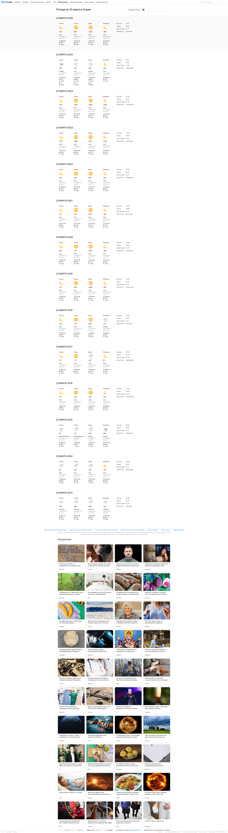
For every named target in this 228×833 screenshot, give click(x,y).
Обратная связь (203, 831)
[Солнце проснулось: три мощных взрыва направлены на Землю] (128, 729)
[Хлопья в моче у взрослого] (156, 814)
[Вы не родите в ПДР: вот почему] (71, 786)
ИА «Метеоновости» (221, 831)
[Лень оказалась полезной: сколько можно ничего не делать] (156, 672)
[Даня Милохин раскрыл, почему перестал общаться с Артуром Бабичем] (71, 757)
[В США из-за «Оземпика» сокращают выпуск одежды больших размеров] (71, 700)
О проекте (160, 831)
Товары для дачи (178, 530)
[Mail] (2, 2)
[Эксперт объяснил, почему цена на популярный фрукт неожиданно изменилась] (71, 615)
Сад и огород (165, 530)
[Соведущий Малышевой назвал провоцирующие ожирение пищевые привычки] (71, 643)
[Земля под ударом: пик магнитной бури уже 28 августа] (99, 786)
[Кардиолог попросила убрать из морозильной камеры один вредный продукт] (156, 557)
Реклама (15, 831)
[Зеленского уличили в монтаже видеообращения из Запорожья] (128, 557)
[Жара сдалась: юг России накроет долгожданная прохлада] (99, 814)
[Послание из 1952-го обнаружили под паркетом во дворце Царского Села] (71, 557)
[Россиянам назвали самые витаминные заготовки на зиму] (128, 757)
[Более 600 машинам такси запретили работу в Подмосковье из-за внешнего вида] (99, 729)
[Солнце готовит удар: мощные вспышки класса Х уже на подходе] (156, 786)
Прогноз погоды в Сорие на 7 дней (106, 530)
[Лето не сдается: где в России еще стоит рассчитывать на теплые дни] (156, 729)
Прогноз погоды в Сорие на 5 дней (80, 530)
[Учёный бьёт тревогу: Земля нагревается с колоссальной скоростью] (71, 729)
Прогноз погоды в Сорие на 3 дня (55, 530)
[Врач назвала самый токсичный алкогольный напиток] (156, 700)
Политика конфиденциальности (172, 831)
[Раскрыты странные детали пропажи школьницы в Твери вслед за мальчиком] (128, 672)
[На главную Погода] (8, 2)
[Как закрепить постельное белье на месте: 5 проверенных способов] (99, 586)
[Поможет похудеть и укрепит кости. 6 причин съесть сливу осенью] (156, 586)
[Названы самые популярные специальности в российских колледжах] (99, 672)
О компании (8, 831)
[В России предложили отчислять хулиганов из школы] (128, 814)
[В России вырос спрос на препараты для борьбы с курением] (156, 615)
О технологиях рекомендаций (189, 831)
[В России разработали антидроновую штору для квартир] (156, 757)
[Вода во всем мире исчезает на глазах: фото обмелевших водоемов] (99, 700)
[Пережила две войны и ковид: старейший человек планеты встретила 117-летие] (128, 615)
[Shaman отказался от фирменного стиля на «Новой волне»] (128, 700)
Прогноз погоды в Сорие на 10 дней (132, 530)
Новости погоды (152, 530)
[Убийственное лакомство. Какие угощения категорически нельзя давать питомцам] (99, 557)
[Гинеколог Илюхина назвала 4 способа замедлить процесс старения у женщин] (156, 643)
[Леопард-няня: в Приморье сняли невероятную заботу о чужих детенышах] (71, 586)
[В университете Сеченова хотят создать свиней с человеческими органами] (128, 586)
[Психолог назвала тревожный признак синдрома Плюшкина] (71, 672)
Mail (3, 831)
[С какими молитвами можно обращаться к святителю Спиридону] (128, 643)
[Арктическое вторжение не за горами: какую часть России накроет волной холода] (99, 615)
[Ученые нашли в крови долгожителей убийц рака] (99, 643)
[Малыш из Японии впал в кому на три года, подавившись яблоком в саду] (99, 757)
